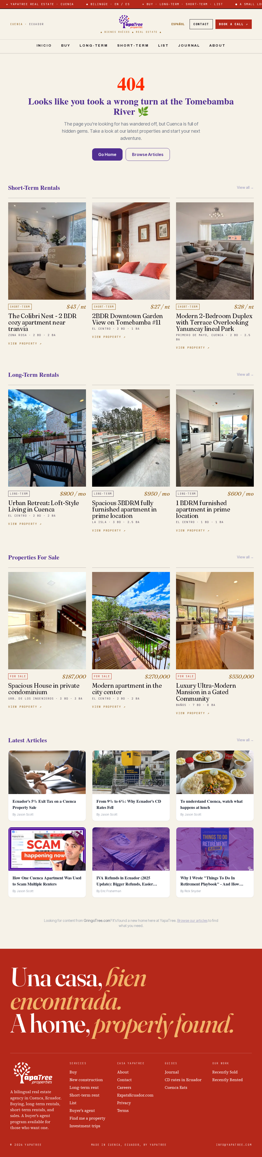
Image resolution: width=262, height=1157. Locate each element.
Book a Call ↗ (233, 24)
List (163, 45)
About (217, 45)
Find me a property (87, 1118)
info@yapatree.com (234, 1144)
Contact (201, 24)
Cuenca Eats (176, 1087)
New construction (86, 1079)
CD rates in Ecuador (183, 1079)
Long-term (94, 45)
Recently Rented (227, 1079)
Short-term (133, 45)
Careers (124, 1087)
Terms (123, 1110)
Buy (66, 45)
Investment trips (85, 1126)
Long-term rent (84, 1087)
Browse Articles (147, 154)
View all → (245, 187)
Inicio (44, 45)
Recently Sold (225, 1072)
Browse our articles (192, 920)
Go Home (107, 154)
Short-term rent (85, 1095)
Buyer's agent (82, 1110)
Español (178, 24)
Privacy (124, 1103)
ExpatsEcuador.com (135, 1095)
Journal (189, 45)
